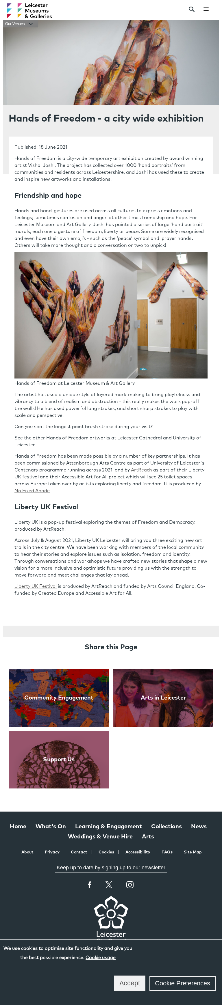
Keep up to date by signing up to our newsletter (111, 867)
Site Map (193, 852)
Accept (129, 983)
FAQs (167, 852)
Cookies (106, 852)
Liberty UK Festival (35, 586)
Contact (79, 852)
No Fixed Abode (32, 490)
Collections (166, 826)
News (199, 826)
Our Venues (15, 24)
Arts (148, 837)
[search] (191, 9)
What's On (51, 826)
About (27, 852)
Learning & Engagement (108, 826)
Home (18, 826)
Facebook (90, 884)
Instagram (130, 885)
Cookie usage (101, 957)
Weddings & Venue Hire (100, 837)
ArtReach (141, 470)
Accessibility (137, 852)
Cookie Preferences (182, 983)
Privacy (52, 852)
